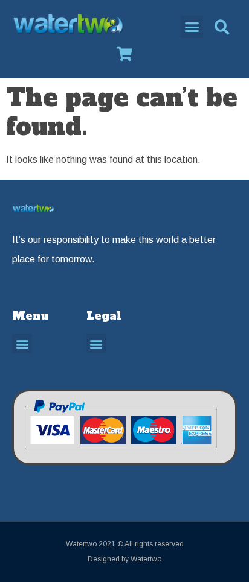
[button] (192, 27)
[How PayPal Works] (120, 454)
